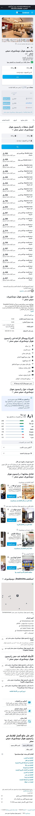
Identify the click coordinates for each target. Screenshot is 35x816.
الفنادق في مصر (29, 775)
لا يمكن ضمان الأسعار (27, 791)
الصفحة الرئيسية (31, 809)
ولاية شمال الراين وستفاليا (11, 809)
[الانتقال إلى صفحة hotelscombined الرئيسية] (22, 12)
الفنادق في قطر (29, 760)
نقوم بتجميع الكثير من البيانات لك (23, 799)
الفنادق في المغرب (28, 758)
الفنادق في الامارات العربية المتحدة (24, 770)
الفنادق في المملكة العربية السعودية (24, 763)
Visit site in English (16, 8)
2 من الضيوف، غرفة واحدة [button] (24, 72)
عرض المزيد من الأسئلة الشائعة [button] (17, 691)
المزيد (31, 311)
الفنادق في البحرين (28, 772)
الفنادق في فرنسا (28, 777)
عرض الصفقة (11, 496)
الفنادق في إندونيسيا (28, 767)
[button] (2, 7)
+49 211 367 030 (28, 60)
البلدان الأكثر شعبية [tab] (27, 745)
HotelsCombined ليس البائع (24, 796)
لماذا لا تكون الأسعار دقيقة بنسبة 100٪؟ (21, 802)
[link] (21, 500)
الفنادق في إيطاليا (28, 782)
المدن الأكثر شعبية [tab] (15, 745)
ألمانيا (24, 809)
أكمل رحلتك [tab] (29, 749)
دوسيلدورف (27, 813)
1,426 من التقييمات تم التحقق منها (16, 62)
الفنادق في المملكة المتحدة (26, 779)
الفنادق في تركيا (29, 765)
